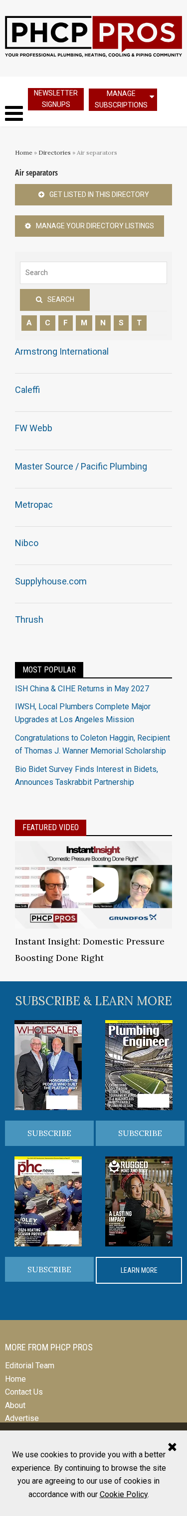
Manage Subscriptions (121, 99)
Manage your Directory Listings (95, 226)
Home (23, 152)
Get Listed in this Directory (99, 194)
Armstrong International (62, 351)
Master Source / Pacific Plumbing (81, 466)
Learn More (139, 1270)
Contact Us (24, 1392)
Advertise (22, 1418)
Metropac (34, 504)
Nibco (26, 543)
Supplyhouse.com (51, 581)
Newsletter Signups (56, 98)
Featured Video (50, 827)
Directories (54, 152)
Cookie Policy (124, 1494)
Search (60, 299)
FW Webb (33, 428)
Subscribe (49, 1133)
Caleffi (27, 389)
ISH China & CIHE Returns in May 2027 (82, 688)
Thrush (29, 619)
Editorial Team (29, 1365)
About (15, 1405)
